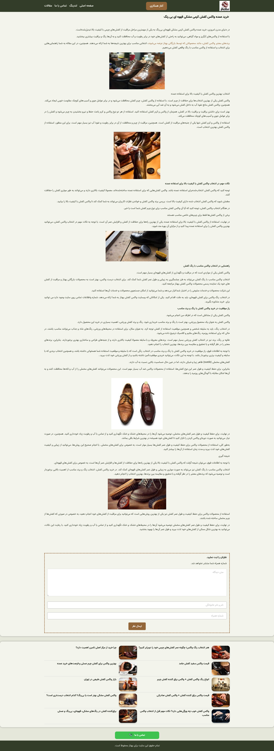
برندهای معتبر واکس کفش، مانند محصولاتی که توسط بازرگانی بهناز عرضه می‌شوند (189, 43)
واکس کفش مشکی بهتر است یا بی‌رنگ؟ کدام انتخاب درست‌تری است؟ (81, 695)
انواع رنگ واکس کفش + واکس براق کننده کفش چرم (183, 680)
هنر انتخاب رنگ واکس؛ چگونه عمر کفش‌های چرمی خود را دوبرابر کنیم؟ (174, 648)
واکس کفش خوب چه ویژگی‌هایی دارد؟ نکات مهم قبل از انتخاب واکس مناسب (174, 713)
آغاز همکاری (156, 6)
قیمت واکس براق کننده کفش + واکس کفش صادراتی (183, 695)
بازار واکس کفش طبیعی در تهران (100, 680)
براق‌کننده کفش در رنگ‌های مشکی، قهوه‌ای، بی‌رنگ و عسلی (87, 711)
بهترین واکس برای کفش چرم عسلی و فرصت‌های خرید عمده (86, 664)
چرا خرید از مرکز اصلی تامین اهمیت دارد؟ (96, 648)
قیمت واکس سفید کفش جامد (194, 664)
